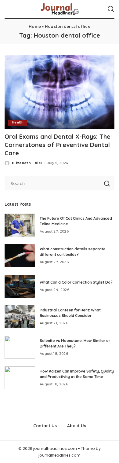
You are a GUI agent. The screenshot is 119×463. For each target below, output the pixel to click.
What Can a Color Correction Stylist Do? (76, 282)
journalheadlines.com (59, 455)
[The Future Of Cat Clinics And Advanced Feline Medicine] (20, 225)
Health (17, 122)
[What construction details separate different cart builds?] (20, 255)
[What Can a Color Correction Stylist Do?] (20, 286)
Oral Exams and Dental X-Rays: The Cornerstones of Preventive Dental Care (57, 145)
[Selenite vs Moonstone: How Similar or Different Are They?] (20, 347)
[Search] (110, 9)
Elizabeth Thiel (27, 163)
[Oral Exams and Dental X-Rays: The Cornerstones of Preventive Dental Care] (59, 92)
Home (35, 26)
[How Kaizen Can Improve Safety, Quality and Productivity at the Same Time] (20, 377)
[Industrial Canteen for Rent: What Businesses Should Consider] (20, 316)
